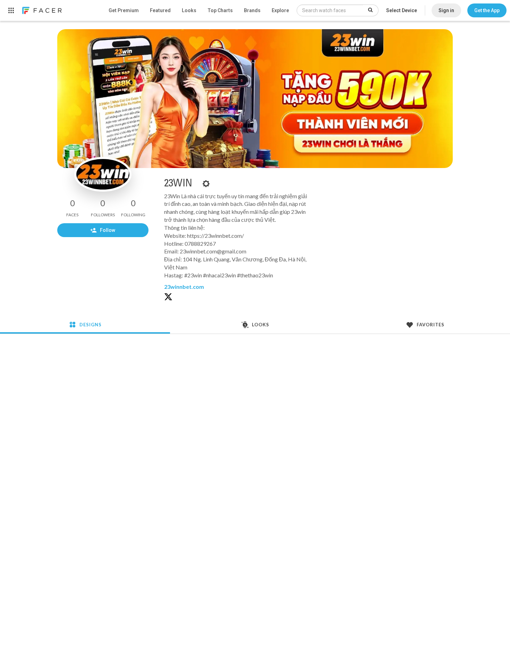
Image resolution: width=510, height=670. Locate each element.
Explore (280, 10)
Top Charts (220, 10)
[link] (42, 10)
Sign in (446, 10)
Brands (252, 10)
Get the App (487, 10)
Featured (160, 10)
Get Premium (124, 10)
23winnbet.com (184, 286)
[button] (487, 10)
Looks (189, 10)
